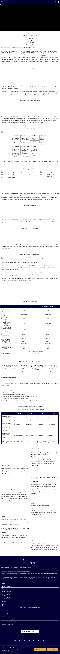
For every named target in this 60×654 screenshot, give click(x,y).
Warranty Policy (5, 616)
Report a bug (5, 604)
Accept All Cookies (52, 649)
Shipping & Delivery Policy (7, 619)
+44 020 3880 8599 (7, 588)
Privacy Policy (8, 651)
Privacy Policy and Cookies (7, 624)
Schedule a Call (30, 631)
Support (4, 601)
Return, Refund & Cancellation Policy (9, 621)
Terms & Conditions (6, 613)
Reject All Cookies (40, 649)
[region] (30, 650)
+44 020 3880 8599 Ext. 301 (9, 591)
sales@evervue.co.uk (7, 586)
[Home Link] (8, 1)
